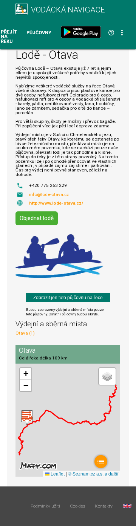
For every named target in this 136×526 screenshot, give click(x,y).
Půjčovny (38, 33)
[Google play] (82, 32)
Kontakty (104, 506)
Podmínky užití (45, 506)
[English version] (127, 506)
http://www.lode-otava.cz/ (56, 203)
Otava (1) (25, 333)
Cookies (77, 506)
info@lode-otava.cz (49, 194)
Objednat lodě (37, 218)
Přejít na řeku (9, 37)
